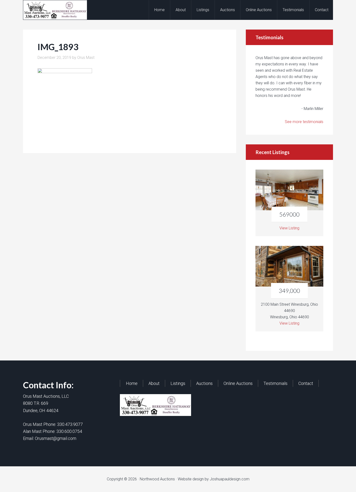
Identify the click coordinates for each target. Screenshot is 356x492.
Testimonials (275, 383)
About (154, 383)
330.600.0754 (69, 431)
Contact (305, 383)
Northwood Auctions (62, 10)
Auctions (204, 383)
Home (132, 383)
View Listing (289, 228)
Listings (177, 383)
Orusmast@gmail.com (55, 438)
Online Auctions (238, 383)
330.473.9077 (70, 424)
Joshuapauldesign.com (229, 479)
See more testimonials (304, 121)
